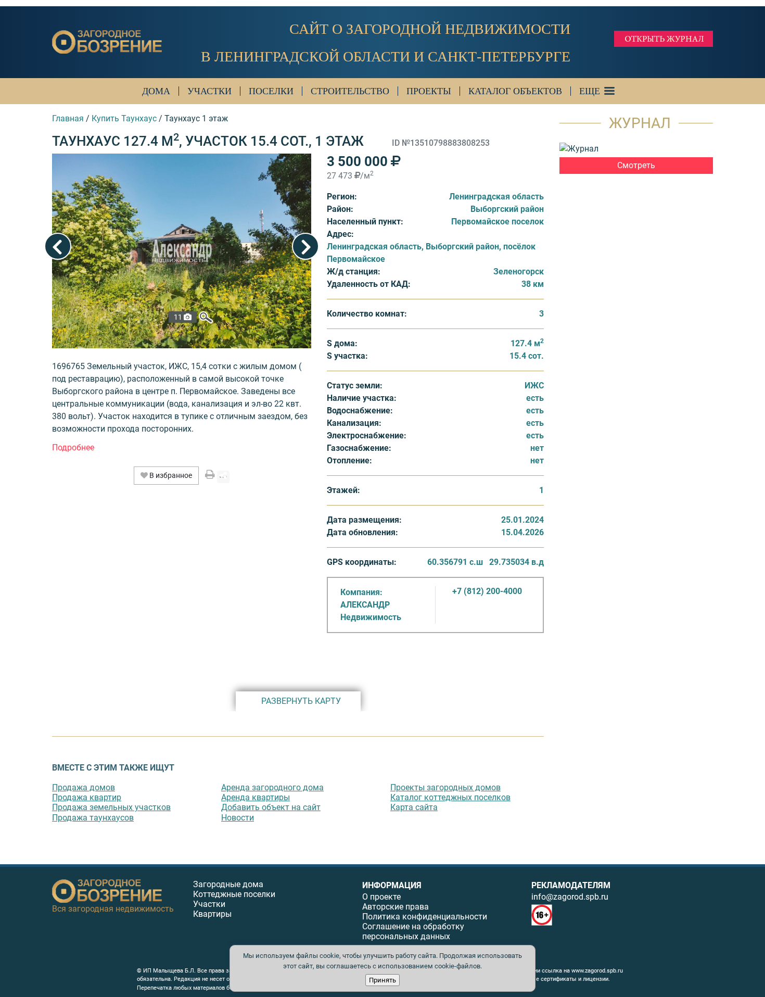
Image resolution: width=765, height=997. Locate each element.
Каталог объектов (515, 91)
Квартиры (212, 914)
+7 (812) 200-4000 (487, 591)
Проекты (428, 91)
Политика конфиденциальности (424, 917)
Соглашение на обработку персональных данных (413, 931)
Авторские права (395, 907)
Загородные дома (228, 884)
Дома (156, 91)
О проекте (381, 897)
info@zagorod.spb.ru (569, 897)
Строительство (350, 91)
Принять (382, 980)
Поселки (271, 91)
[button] (73, 447)
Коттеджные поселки (234, 894)
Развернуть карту (301, 701)
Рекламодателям (570, 885)
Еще (589, 91)
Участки (209, 91)
